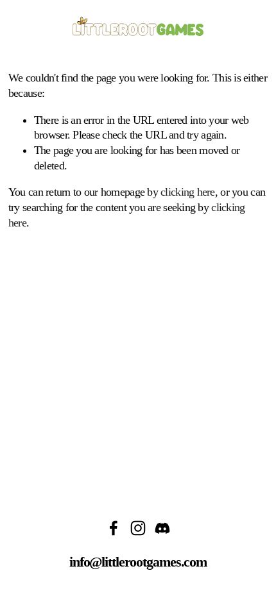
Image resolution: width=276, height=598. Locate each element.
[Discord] (162, 528)
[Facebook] (113, 528)
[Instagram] (138, 528)
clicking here (187, 191)
